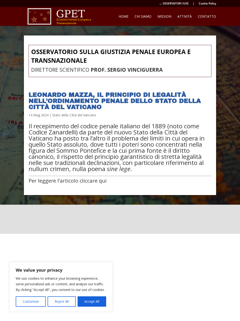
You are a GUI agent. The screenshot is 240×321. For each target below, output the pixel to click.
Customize (31, 301)
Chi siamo (143, 17)
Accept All (91, 301)
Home (123, 17)
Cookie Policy (207, 3)
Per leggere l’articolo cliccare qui (68, 180)
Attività (184, 17)
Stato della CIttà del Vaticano (74, 115)
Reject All (62, 301)
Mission (164, 17)
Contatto (207, 17)
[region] (60, 287)
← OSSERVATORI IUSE (174, 3)
